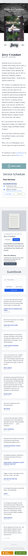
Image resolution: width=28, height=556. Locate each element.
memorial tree (21, 153)
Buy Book (16, 239)
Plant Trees (19, 194)
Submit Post (14, 290)
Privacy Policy (10, 549)
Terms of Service (18, 549)
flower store (19, 155)
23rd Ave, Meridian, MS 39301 (14, 191)
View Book (7, 239)
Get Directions (8, 194)
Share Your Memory (10, 264)
